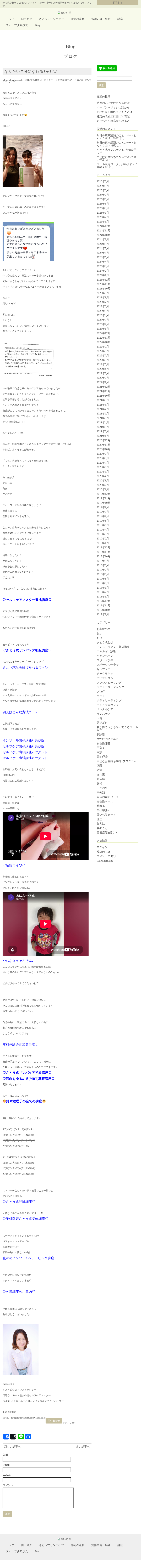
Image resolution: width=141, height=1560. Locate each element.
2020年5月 (103, 471)
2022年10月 (103, 342)
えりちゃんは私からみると (113, 120)
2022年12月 (103, 333)
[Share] (6, 1436)
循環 (99, 765)
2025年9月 (103, 185)
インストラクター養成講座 (113, 646)
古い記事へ (83, 1446)
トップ (10, 19)
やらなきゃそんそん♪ (18, 961)
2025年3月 (103, 212)
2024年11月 (103, 230)
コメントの (106, 856)
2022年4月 (103, 368)
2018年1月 (103, 596)
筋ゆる (101, 805)
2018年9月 (103, 560)
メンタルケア (105, 709)
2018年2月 (103, 592)
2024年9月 (103, 239)
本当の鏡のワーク (108, 796)
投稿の (104, 851)
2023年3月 (103, 319)
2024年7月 (103, 248)
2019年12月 (103, 493)
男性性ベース (105, 801)
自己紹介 (26, 19)
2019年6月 (103, 520)
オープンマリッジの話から (113, 107)
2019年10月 (103, 502)
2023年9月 (103, 293)
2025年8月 (103, 190)
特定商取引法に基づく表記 (113, 116)
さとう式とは (77, 80)
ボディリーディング (109, 700)
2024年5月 (103, 257)
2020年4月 (103, 476)
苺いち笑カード (106, 814)
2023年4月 (103, 315)
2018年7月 (103, 569)
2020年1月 (103, 489)
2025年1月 (103, 221)
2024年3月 (103, 266)
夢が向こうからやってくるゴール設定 (117, 728)
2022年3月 (103, 373)
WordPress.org (105, 860)
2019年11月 (103, 498)
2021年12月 (103, 386)
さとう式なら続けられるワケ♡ (25, 667)
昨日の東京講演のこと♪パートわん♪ (117, 144)
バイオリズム (105, 678)
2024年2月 (103, 270)
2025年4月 (103, 208)
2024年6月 (103, 252)
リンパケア (103, 713)
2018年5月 (103, 578)
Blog (37, 25)
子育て (101, 747)
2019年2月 (103, 538)
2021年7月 (103, 409)
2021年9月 (103, 400)
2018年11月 (103, 551)
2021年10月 (103, 395)
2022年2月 (103, 377)
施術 (99, 783)
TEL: (117, 2)
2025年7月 (103, 194)
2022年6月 (103, 359)
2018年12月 (103, 547)
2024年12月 (103, 226)
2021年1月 (103, 435)
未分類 (101, 792)
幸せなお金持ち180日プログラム (117, 761)
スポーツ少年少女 (17, 25)
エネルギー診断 (106, 651)
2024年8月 (103, 243)
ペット (101, 695)
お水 (99, 633)
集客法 (101, 823)
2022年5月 (103, 364)
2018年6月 (103, 574)
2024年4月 (103, 261)
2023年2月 (103, 324)
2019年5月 (103, 525)
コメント (8, 1485)
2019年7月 (103, 516)
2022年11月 (103, 337)
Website (7, 1475)
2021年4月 (103, 422)
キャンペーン (105, 655)
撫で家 (101, 774)
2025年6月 (103, 199)
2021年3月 (103, 426)
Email (6, 1465)
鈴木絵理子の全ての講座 (24, 1101)
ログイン (102, 847)
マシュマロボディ (108, 704)
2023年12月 (103, 279)
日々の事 (102, 788)
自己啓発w (103, 810)
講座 (120, 19)
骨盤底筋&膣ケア (107, 832)
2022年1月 (103, 382)
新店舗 (101, 779)
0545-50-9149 (9, 1412)
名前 (5, 1454)
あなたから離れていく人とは (114, 111)
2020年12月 (103, 440)
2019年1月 (103, 543)
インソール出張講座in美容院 (23, 740)
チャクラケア (105, 673)
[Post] (12, 1436)
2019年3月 (103, 534)
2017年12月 (103, 601)
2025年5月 (103, 203)
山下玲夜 (110, 145)
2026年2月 (103, 181)
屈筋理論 (102, 756)
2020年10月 (103, 449)
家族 (99, 752)
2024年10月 (103, 235)
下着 (99, 718)
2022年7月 (103, 355)
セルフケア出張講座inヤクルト (25, 752)
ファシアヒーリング (109, 682)
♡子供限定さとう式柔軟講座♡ (25, 1219)
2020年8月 (103, 458)
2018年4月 (103, 583)
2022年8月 (103, 351)
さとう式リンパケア (51, 19)
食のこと (102, 828)
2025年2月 (103, 217)
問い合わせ (54, 1420)
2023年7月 (103, 301)
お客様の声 (63, 80)
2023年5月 (103, 310)
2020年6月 (103, 467)
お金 (99, 637)
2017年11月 (103, 605)
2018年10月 (103, 556)
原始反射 (102, 722)
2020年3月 (103, 480)
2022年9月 (103, 346)
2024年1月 (103, 275)
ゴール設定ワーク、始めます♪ (115, 164)
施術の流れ (77, 19)
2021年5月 (103, 418)
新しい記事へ (12, 1446)
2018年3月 (103, 587)
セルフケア (103, 669)
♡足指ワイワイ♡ (16, 865)
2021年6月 (103, 413)
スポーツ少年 (105, 660)
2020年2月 (103, 484)
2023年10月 (103, 288)
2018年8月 (103, 565)
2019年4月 (103, 529)
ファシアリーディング (110, 687)
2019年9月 (103, 507)
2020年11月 (103, 444)
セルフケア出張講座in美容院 (23, 746)
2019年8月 (103, 511)
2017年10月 (103, 609)
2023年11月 (103, 284)
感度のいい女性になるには (113, 102)
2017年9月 (103, 614)
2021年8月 (103, 404)
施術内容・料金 (101, 19)
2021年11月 (103, 391)
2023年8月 (103, 297)
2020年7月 (103, 462)
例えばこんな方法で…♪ (20, 712)
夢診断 (101, 734)
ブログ (11, 82)
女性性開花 (103, 743)
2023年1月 (103, 328)
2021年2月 (103, 431)
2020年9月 (103, 453)
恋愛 (99, 770)
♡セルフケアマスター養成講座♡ (27, 600)
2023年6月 (103, 306)
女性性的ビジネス (108, 738)
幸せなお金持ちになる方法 (113, 157)
